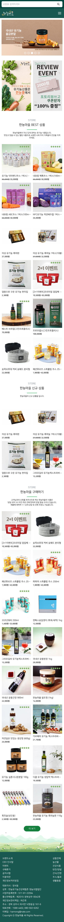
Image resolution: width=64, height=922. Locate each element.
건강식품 (57, 866)
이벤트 (5, 866)
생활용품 (57, 881)
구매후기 (6, 869)
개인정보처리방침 (10, 881)
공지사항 (6, 873)
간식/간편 (57, 873)
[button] (32, 37)
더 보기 (32, 828)
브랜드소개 (7, 858)
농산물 (56, 862)
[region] (32, 37)
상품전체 (57, 858)
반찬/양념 (57, 869)
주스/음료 (57, 877)
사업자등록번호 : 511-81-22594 (17, 893)
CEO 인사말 (7, 862)
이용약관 (6, 877)
